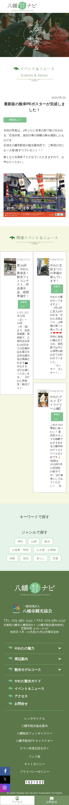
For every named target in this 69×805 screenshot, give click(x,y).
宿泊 (26, 558)
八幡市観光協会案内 (34, 726)
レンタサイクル (34, 718)
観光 (47, 541)
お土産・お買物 (46, 550)
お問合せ (21, 704)
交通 (55, 558)
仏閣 (34, 541)
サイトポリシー (34, 764)
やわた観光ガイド (28, 681)
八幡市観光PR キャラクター (34, 740)
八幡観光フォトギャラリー (34, 733)
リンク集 (34, 756)
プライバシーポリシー (34, 771)
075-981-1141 (22, 620)
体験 (12, 558)
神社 (56, 21)
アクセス (17, 802)
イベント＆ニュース (29, 688)
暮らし (40, 558)
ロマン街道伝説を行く (34, 748)
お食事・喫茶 (20, 550)
